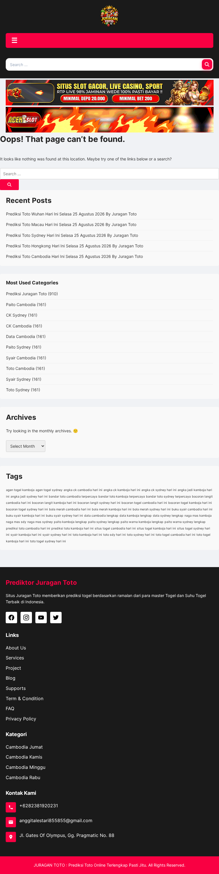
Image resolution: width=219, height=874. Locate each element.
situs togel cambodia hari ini (115, 528)
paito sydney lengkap (103, 522)
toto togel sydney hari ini (48, 541)
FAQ (10, 708)
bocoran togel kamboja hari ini (190, 503)
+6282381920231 (38, 805)
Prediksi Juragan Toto (26, 293)
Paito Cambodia (21, 304)
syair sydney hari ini (57, 535)
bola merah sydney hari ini (152, 509)
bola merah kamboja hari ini (111, 509)
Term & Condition (24, 698)
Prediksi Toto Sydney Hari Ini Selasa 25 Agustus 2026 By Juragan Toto (72, 235)
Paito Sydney (18, 347)
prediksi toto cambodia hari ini (28, 528)
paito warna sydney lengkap (185, 522)
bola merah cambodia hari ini (70, 509)
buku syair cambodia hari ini (192, 509)
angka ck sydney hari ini (159, 490)
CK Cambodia (19, 325)
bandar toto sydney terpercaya (168, 496)
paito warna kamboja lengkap (142, 522)
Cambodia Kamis (24, 757)
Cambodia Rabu (23, 777)
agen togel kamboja (20, 490)
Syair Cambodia (21, 357)
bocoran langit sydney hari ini (99, 503)
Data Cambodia (20, 336)
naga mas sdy (16, 522)
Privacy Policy (21, 719)
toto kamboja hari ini (87, 535)
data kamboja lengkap (135, 516)
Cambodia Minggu (25, 767)
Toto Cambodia (20, 368)
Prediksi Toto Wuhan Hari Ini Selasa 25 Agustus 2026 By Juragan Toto (71, 213)
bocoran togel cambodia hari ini (144, 503)
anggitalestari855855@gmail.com (55, 820)
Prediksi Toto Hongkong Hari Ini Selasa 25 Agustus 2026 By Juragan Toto (74, 245)
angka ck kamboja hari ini (122, 490)
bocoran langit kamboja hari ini (54, 503)
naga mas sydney (40, 522)
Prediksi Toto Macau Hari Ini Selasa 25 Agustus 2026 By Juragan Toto (71, 224)
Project (13, 668)
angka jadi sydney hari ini (29, 496)
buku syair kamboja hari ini (25, 516)
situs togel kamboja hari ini (156, 528)
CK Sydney (16, 315)
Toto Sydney (18, 389)
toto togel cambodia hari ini (175, 535)
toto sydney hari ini (141, 535)
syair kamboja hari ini (26, 535)
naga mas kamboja (198, 516)
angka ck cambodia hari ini (83, 490)
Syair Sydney (18, 379)
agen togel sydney (49, 490)
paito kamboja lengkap (70, 522)
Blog (10, 678)
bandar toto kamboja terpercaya (121, 496)
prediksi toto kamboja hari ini (72, 528)
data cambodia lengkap (101, 516)
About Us (16, 648)
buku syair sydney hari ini (64, 516)
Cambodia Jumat (24, 747)
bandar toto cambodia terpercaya (73, 496)
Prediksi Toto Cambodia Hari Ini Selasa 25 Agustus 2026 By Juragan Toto (74, 256)
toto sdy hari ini (114, 535)
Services (15, 658)
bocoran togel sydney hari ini (27, 509)
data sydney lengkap (168, 516)
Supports (16, 688)
